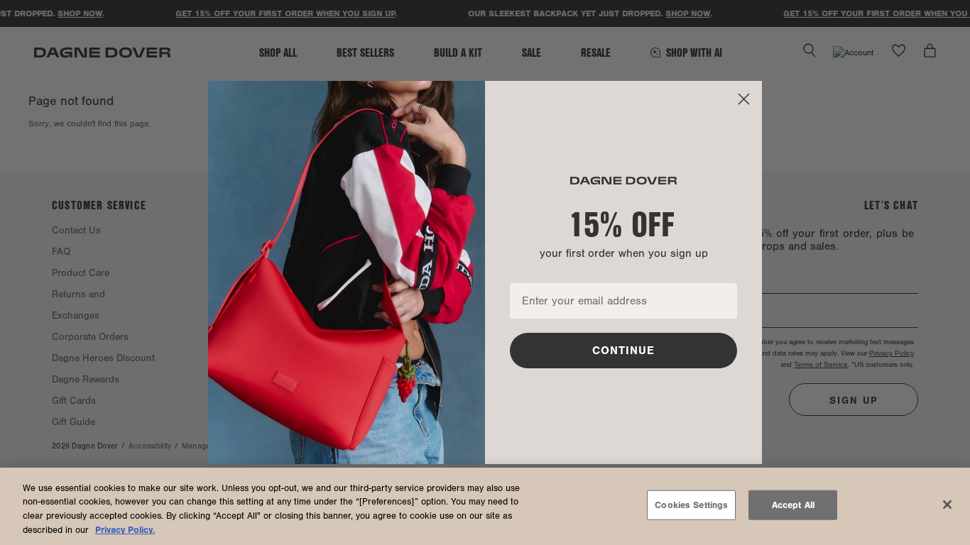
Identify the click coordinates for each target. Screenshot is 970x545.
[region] (485, 506)
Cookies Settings (691, 505)
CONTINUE (623, 350)
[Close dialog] (743, 99)
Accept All (793, 505)
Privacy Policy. (125, 529)
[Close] (947, 504)
